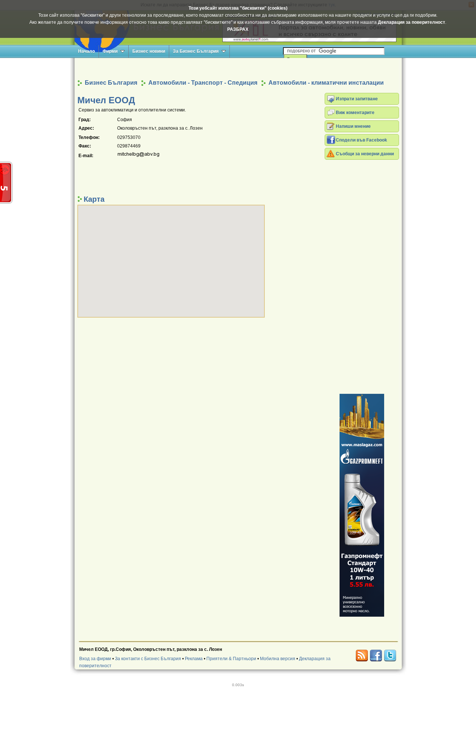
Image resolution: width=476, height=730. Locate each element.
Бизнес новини (148, 51)
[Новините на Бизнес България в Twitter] (390, 656)
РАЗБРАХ (237, 29)
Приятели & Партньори (231, 658)
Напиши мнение (353, 126)
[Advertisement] (238, 68)
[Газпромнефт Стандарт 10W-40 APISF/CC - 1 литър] (362, 505)
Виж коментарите (355, 112)
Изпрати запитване (357, 98)
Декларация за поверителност (411, 22)
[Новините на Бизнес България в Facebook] (376, 656)
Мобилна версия (277, 658)
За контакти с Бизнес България (148, 658)
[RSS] (362, 656)
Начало (86, 51)
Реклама (194, 658)
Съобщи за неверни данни (365, 153)
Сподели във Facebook (361, 140)
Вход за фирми (95, 658)
